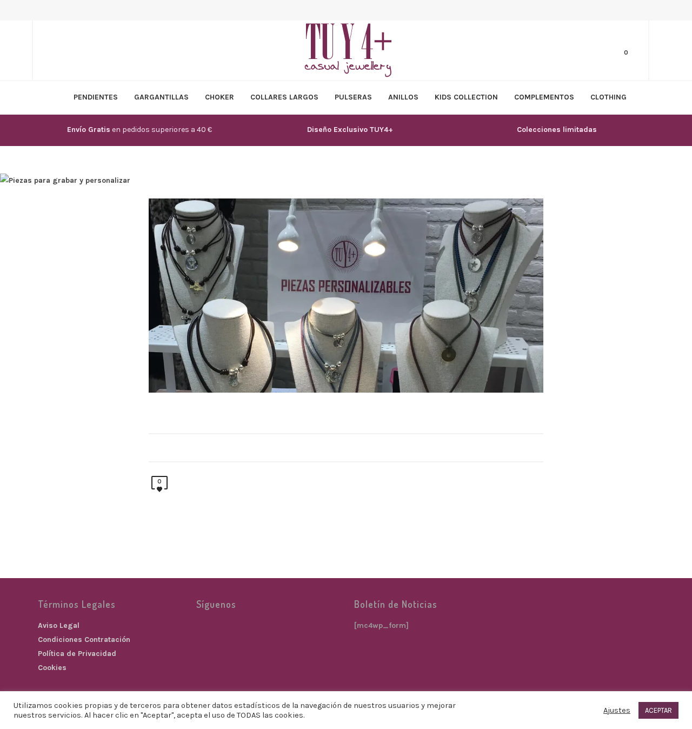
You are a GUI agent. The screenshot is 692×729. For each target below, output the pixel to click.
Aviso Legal (58, 625)
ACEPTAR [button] (658, 710)
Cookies (52, 667)
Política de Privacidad (77, 653)
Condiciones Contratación (84, 639)
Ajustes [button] (616, 710)
